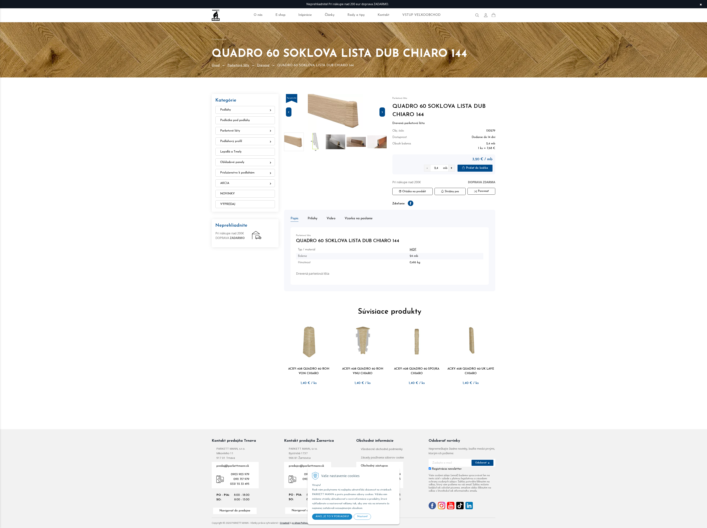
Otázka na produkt (413, 191)
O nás (258, 15)
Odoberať (481, 463)
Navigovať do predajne (234, 510)
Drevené (263, 65)
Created (284, 523)
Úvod (216, 65)
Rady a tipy (356, 15)
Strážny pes (451, 191)
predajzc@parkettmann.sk (306, 466)
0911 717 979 (241, 479)
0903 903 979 (240, 474)
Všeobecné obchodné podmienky (382, 449)
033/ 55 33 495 (239, 484)
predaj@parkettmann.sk (232, 466)
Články (330, 15)
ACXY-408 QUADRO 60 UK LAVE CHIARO (470, 371)
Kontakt (383, 15)
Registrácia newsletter (447, 468)
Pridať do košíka (476, 168)
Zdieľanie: (398, 203)
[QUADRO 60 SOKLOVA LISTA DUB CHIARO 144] (335, 113)
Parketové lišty (238, 65)
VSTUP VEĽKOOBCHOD (421, 15)
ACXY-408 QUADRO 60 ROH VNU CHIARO (362, 371)
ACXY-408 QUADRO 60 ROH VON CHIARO (308, 371)
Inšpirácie (305, 15)
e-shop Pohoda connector (307, 523)
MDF (413, 249)
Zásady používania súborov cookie (382, 457)
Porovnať (483, 191)
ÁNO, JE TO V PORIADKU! (332, 516)
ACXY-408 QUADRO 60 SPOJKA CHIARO (416, 371)
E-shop (280, 15)
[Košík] (493, 15)
